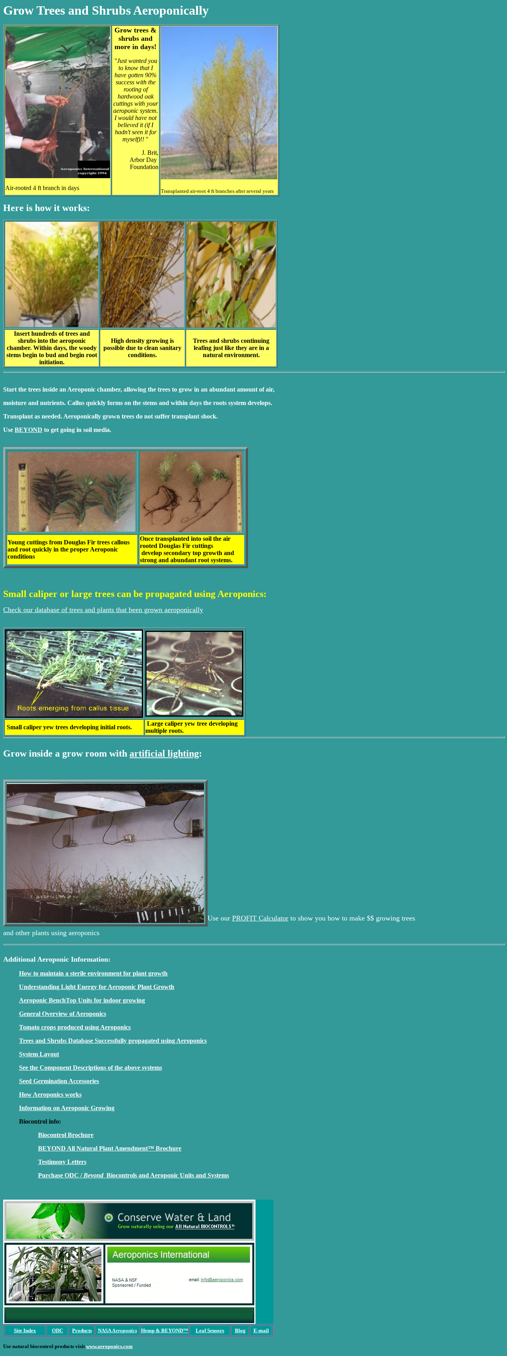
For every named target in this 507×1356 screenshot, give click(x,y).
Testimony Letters (62, 1161)
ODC (57, 1330)
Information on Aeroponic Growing (66, 1108)
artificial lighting (164, 753)
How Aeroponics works (50, 1094)
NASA (117, 1330)
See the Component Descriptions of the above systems (90, 1067)
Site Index (25, 1330)
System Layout (39, 1054)
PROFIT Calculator (260, 918)
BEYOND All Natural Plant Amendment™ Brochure (109, 1148)
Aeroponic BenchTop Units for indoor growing (82, 1000)
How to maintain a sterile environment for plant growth (93, 973)
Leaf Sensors (210, 1330)
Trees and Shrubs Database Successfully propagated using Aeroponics (113, 1040)
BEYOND (28, 429)
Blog (240, 1330)
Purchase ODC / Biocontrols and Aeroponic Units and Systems (133, 1175)
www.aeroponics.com (109, 1346)
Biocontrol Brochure (65, 1135)
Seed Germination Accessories (59, 1081)
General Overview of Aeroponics (62, 1013)
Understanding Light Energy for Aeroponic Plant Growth (96, 986)
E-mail (261, 1330)
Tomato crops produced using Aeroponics (75, 1027)
